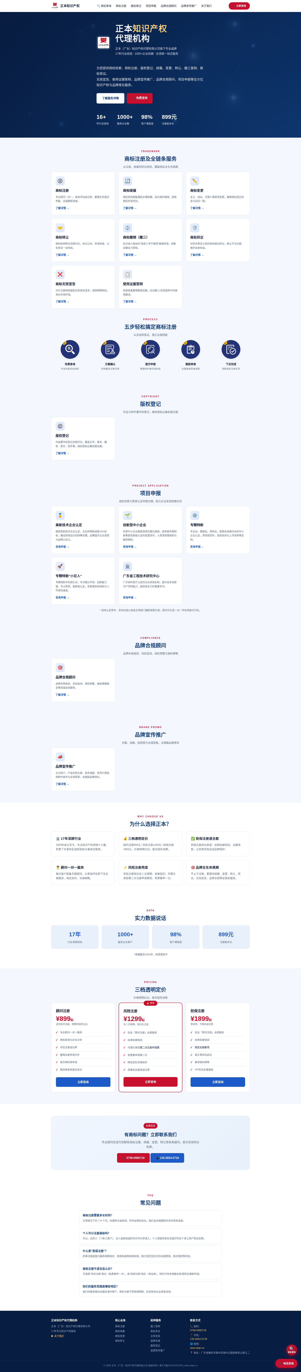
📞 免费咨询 (139, 97)
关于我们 (206, 5)
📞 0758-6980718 (133, 1157)
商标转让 (120, 1340)
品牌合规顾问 (168, 5)
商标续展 (120, 1331)
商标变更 (120, 1336)
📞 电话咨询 (286, 1363)
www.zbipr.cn (197, 1348)
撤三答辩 (155, 1326)
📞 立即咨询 (239, 5)
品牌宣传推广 (189, 5)
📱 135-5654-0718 (167, 1157)
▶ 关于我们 (57, 1336)
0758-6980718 (198, 1330)
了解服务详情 (110, 98)
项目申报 (151, 5)
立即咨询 (83, 1082)
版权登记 (136, 5)
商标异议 (155, 1331)
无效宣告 (155, 1336)
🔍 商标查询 (104, 5)
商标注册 (121, 5)
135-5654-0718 (198, 1339)
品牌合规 (155, 1340)
